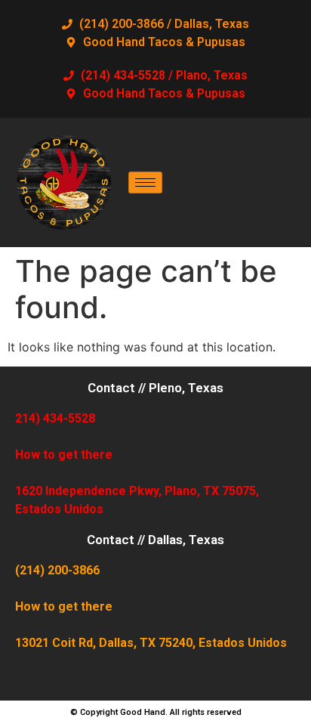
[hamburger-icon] (145, 182)
